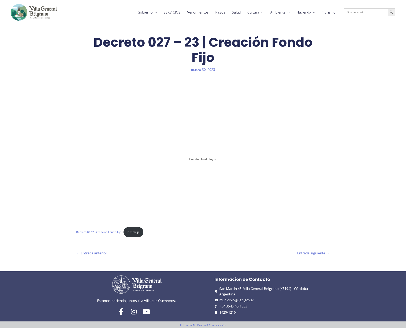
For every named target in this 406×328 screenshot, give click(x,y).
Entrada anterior (92, 253)
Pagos (220, 12)
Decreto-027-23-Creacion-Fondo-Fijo (98, 232)
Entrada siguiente (313, 253)
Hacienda (303, 12)
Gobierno (145, 12)
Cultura (253, 12)
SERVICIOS (172, 12)
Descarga (133, 232)
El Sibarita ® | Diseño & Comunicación (203, 325)
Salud (236, 12)
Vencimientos (197, 12)
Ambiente (277, 12)
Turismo (329, 12)
